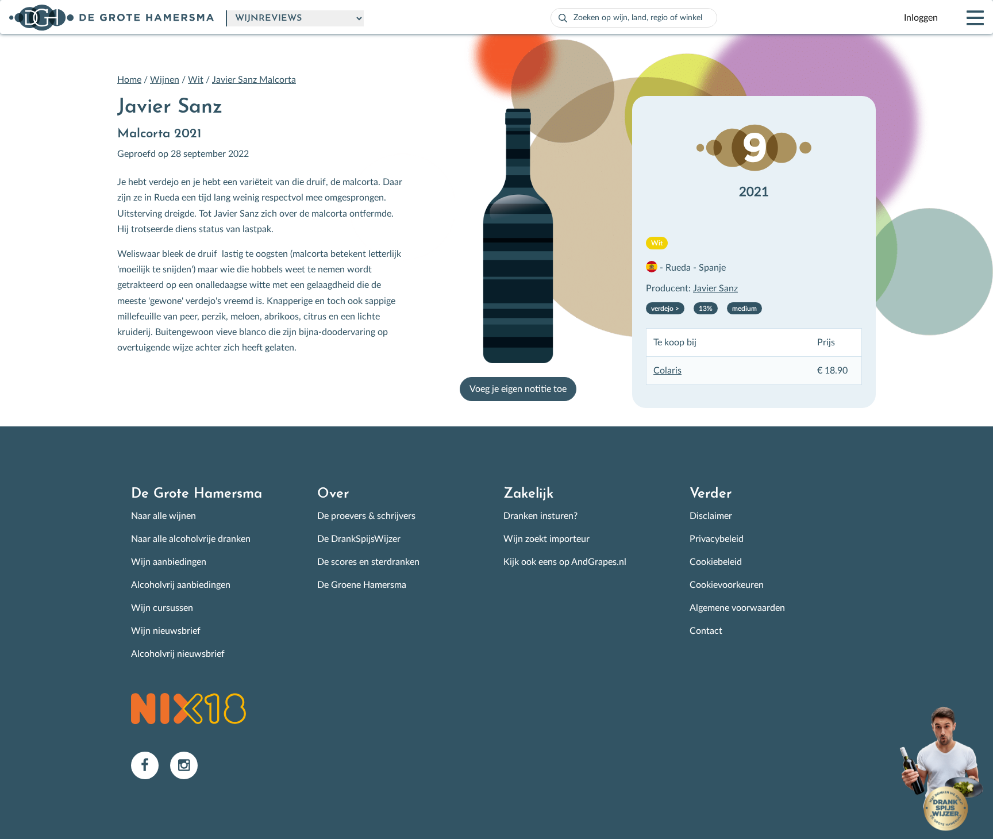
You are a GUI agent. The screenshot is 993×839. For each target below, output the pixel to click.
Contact (706, 631)
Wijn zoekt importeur (546, 539)
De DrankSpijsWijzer (359, 539)
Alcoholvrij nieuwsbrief (178, 654)
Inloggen (921, 17)
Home (129, 79)
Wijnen (164, 79)
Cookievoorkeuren (727, 585)
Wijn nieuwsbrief (166, 631)
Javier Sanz (715, 288)
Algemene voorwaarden (737, 608)
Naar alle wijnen (163, 516)
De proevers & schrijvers (366, 516)
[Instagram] (188, 764)
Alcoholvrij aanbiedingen (180, 585)
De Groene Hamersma (361, 585)
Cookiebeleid (716, 562)
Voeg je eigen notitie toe (518, 389)
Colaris (667, 370)
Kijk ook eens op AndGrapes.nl (564, 562)
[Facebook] (150, 764)
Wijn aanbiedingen (168, 562)
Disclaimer (711, 516)
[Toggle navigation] (965, 18)
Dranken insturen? (540, 516)
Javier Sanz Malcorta (254, 79)
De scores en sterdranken (368, 562)
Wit (195, 79)
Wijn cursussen (162, 608)
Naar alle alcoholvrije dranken (191, 539)
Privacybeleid (717, 539)
